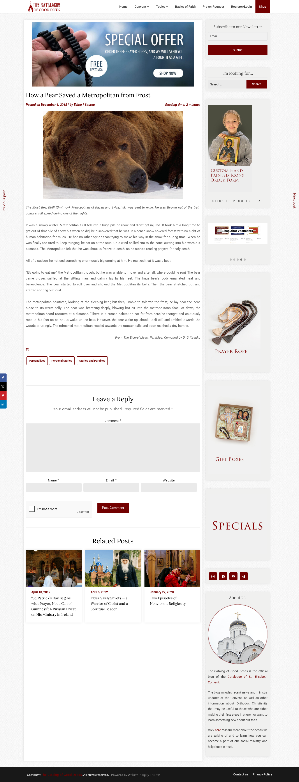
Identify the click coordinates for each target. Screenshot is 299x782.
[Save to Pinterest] (3, 395)
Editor (78, 105)
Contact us (240, 774)
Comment (113, 421)
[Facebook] (223, 576)
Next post (295, 200)
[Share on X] (3, 386)
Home (123, 6)
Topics (160, 6)
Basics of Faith (185, 6)
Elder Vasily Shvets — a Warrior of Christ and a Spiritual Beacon (109, 603)
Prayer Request (213, 6)
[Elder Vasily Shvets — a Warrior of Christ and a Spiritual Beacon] (113, 567)
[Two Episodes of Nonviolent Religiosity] (172, 567)
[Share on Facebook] (3, 377)
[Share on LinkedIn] (3, 404)
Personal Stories (61, 360)
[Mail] (233, 576)
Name (53, 480)
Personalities (37, 360)
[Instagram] (213, 576)
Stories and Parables (92, 360)
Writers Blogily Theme (144, 775)
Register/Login (241, 6)
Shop (262, 6)
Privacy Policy (262, 774)
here (218, 730)
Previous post (4, 200)
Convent (140, 6)
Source (90, 105)
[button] (230, 259)
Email (111, 480)
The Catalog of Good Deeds (61, 775)
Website (169, 480)
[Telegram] (244, 576)
